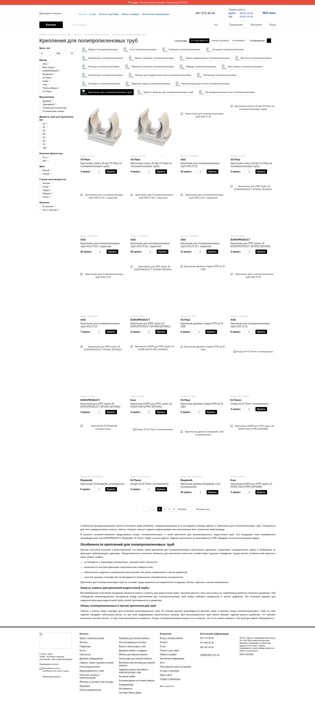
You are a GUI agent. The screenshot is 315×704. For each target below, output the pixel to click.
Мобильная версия (51, 677)
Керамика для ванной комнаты (134, 638)
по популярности (199, 40)
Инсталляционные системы (132, 642)
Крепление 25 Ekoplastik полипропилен (102, 483)
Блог (162, 662)
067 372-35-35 (205, 13)
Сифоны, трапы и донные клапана (97, 662)
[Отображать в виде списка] (273, 40)
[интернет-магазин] (55, 640)
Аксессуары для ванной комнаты (135, 658)
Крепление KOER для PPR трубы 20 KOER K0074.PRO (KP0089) (251, 485)
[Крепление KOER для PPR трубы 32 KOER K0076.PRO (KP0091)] (153, 367)
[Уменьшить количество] (94, 172)
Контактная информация (155, 14)
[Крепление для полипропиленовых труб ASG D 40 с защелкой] (203, 207)
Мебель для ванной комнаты (133, 654)
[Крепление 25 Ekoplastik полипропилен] (103, 448)
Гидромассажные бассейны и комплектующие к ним (133, 670)
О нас (93, 14)
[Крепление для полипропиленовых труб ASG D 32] (203, 127)
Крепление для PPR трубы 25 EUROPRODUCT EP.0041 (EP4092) (100, 405)
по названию (238, 40)
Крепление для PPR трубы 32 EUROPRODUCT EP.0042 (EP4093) (250, 245)
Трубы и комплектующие (92, 638)
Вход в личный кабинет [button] (171, 638)
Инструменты (125, 688)
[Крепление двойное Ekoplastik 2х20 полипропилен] (203, 448)
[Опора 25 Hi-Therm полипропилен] (153, 448)
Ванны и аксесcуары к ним (132, 646)
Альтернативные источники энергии (136, 680)
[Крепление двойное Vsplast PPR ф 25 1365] (203, 287)
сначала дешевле (220, 40)
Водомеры (85, 686)
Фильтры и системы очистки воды (96, 682)
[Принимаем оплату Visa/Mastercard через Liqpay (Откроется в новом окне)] (57, 670)
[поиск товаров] (68, 24)
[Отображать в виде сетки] (269, 40)
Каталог (83, 14)
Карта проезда (246, 654)
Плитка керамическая (90, 690)
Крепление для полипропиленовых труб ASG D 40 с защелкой (200, 245)
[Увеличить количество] (103, 172)
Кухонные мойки (127, 676)
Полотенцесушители (90, 666)
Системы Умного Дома (130, 692)
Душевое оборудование (91, 658)
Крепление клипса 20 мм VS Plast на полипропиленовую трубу (251, 164)
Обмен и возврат (130, 14)
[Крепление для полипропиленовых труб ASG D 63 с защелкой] (103, 207)
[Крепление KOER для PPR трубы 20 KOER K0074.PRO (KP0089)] (253, 448)
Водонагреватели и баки (92, 671)
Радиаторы (85, 646)
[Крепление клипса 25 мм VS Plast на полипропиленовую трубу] (103, 127)
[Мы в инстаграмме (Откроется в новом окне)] (183, 14)
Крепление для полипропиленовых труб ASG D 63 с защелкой (100, 245)
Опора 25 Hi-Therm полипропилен (149, 483)
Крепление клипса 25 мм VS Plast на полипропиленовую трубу (101, 164)
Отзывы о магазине (169, 671)
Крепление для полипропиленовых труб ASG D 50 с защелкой (150, 245)
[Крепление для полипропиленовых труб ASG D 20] (253, 287)
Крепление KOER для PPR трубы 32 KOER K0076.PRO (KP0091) (151, 405)
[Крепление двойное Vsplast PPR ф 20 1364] (203, 367)
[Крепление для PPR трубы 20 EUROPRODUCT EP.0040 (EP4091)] (153, 287)
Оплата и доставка (109, 14)
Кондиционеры (126, 684)
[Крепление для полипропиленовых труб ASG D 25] (103, 287)
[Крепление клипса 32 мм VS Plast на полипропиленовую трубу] (153, 127)
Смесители (85, 654)
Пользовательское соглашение (175, 666)
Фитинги (84, 642)
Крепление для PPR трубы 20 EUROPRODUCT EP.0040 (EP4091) (150, 325)
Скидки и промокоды (170, 679)
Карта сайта (166, 675)
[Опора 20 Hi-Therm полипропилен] (253, 367)
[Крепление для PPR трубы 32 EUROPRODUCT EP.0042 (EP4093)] (253, 207)
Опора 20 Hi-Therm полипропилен (250, 403)
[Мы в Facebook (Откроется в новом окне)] (179, 14)
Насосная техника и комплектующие (89, 676)
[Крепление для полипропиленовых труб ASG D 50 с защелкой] (153, 207)
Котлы (83, 650)
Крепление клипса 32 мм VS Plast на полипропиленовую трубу (151, 164)
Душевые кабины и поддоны (133, 650)
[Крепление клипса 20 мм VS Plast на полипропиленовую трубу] (253, 127)
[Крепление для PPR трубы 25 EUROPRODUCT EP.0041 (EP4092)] (103, 367)
